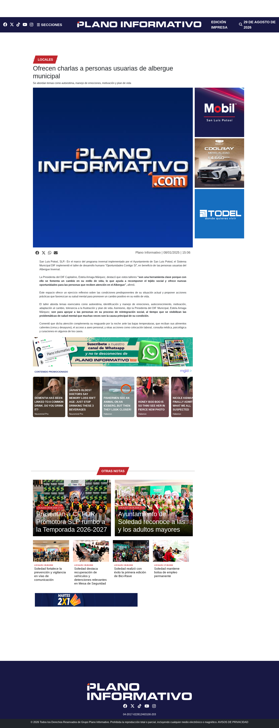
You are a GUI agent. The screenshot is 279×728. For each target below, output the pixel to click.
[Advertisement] (113, 439)
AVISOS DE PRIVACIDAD (233, 722)
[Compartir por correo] (56, 253)
